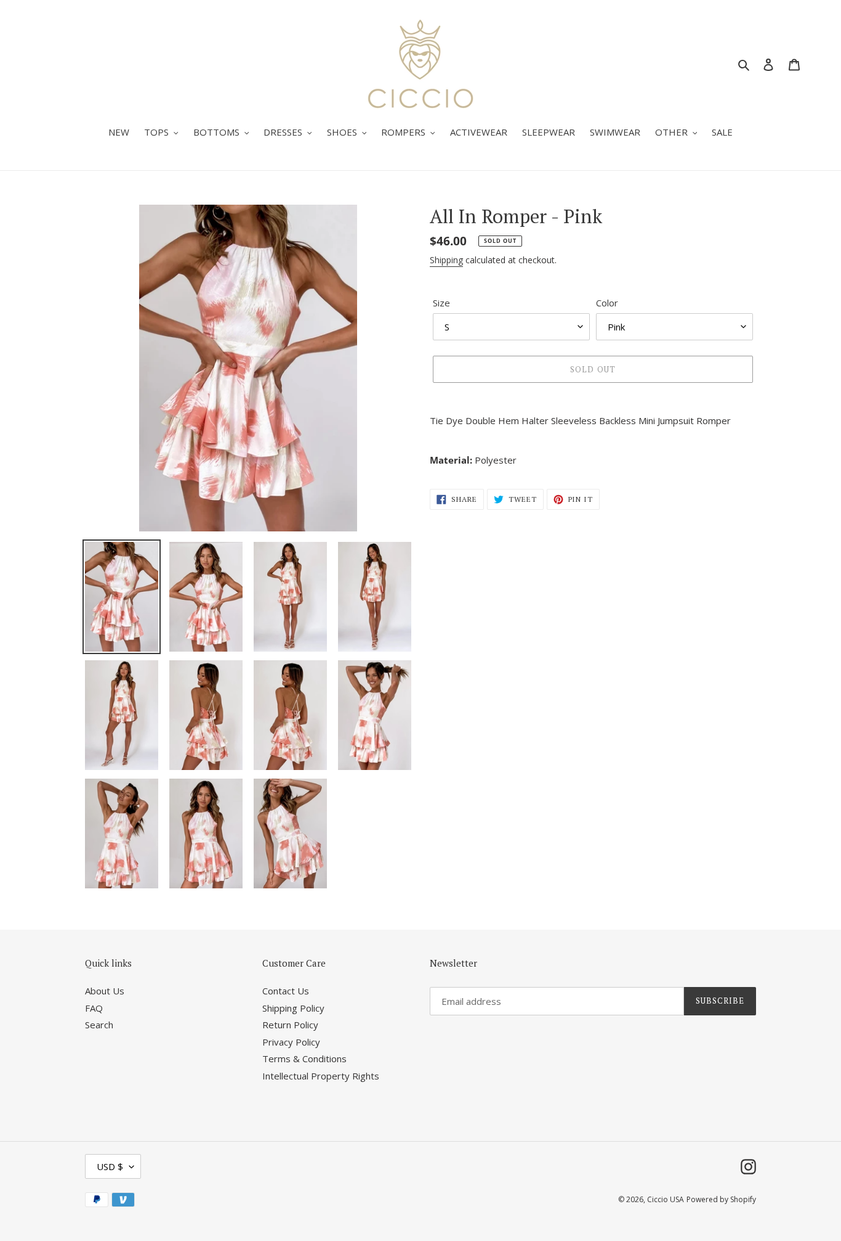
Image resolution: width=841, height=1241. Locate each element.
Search (99, 1024)
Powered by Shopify (721, 1199)
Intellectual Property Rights (320, 1076)
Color (607, 303)
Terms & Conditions (304, 1058)
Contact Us (285, 991)
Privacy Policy (291, 1042)
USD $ (110, 1166)
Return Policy (290, 1024)
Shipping (446, 260)
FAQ (94, 1008)
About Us (104, 991)
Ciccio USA (665, 1199)
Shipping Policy (293, 1008)
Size (441, 303)
